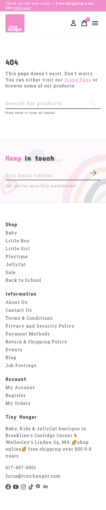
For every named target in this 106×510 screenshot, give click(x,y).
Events (13, 349)
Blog (10, 357)
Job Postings (20, 365)
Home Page (77, 80)
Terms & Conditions (29, 318)
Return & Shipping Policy (36, 341)
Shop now (22, 8)
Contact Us (18, 310)
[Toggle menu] (95, 23)
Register (15, 395)
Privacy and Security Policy (39, 326)
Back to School (23, 280)
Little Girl (17, 248)
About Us (16, 302)
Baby (11, 233)
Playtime (16, 256)
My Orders (17, 403)
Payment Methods (27, 334)
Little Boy (17, 240)
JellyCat (15, 264)
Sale (10, 272)
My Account (20, 387)
